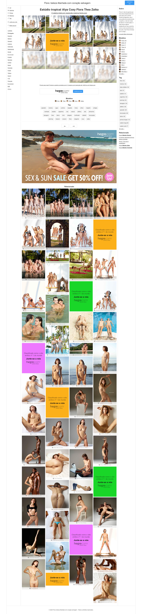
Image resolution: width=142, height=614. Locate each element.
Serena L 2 (124, 67)
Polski (9, 70)
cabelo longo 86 (124, 123)
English (10, 57)
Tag (10, 18)
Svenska (10, 68)
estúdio (54, 111)
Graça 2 (123, 63)
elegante (76, 119)
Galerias (11, 10)
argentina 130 (123, 97)
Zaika (82, 101)
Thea (64, 101)
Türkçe (9, 73)
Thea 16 (123, 47)
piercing (51, 119)
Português (11, 33)
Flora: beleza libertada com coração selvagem (67, 3)
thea (52, 115)
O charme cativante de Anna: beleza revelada (126, 138)
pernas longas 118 (125, 119)
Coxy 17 (123, 45)
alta (85, 111)
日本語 (9, 62)
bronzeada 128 (124, 113)
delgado (69, 115)
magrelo (88, 108)
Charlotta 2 (124, 56)
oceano (64, 119)
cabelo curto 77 (124, 126)
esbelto (84, 115)
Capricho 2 (124, 54)
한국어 (9, 89)
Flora (70, 101)
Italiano (10, 38)
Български (10, 84)
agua (56, 108)
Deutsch (10, 41)
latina (58, 115)
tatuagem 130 (123, 103)
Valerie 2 (123, 69)
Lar (10, 8)
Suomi (9, 76)
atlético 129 (123, 106)
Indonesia (10, 46)
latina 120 (122, 116)
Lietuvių (10, 44)
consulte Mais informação (125, 34)
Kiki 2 (122, 65)
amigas (95, 108)
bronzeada (92, 115)
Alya (58, 101)
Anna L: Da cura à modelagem (123, 142)
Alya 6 (123, 49)
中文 (9, 78)
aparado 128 (123, 110)
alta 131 (122, 90)
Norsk (9, 65)
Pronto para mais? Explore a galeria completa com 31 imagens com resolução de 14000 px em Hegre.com (67, 85)
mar (67, 111)
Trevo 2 (123, 58)
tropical (58, 119)
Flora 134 (123, 40)
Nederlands (11, 49)
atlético (79, 111)
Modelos (11, 16)
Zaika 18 (123, 43)
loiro (63, 115)
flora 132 (122, 80)
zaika (88, 119)
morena (51, 108)
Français (10, 81)
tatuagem (46, 115)
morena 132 (123, 84)
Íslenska (10, 60)
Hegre (125, 135)
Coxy (76, 101)
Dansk (9, 52)
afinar (81, 108)
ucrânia (63, 108)
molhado (46, 111)
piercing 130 (123, 100)
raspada (70, 108)
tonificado (77, 115)
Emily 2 (123, 60)
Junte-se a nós (129, 3)
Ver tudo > (121, 74)
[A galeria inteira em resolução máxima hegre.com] (33, 60)
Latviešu (10, 31)
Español (10, 36)
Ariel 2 (123, 51)
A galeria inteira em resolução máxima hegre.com (69, 13)
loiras (76, 108)
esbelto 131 (123, 93)
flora (70, 119)
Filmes (11, 13)
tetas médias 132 (124, 87)
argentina (61, 111)
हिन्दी (9, 86)
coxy (83, 119)
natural (73, 111)
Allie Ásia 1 (124, 71)
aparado (43, 108)
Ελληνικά (10, 54)
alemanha (91, 111)
